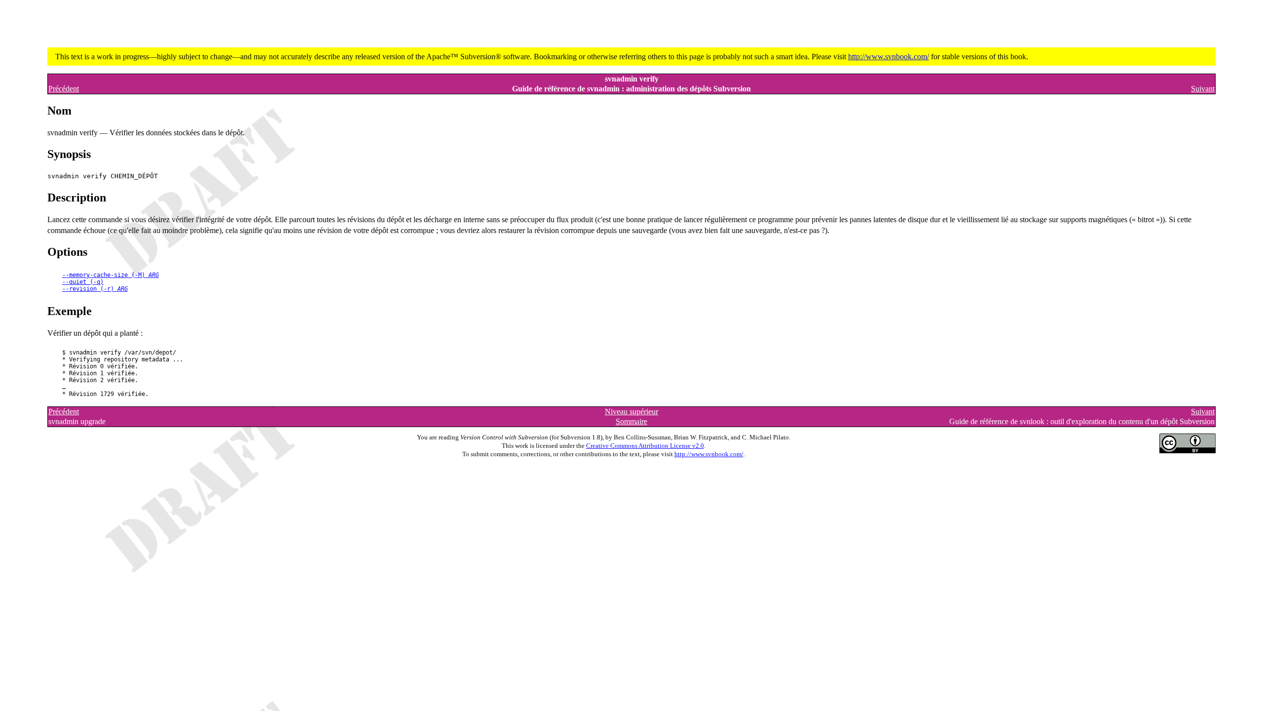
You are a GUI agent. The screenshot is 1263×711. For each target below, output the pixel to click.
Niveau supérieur (631, 411)
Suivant (1203, 88)
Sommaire (631, 421)
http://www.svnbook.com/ (888, 56)
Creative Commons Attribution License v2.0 (645, 445)
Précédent (63, 88)
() (110, 275)
